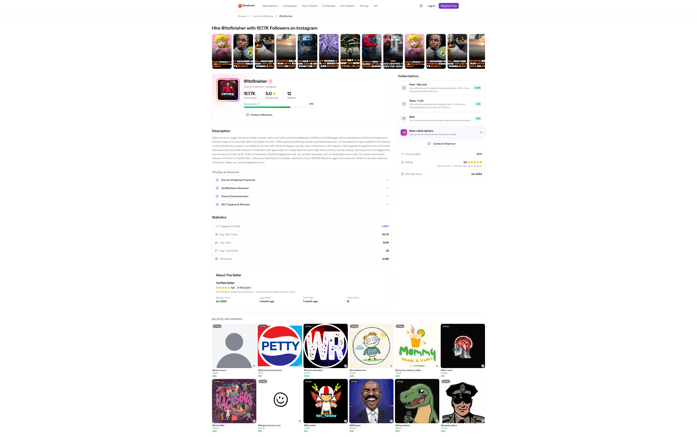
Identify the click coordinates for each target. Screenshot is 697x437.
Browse (242, 16)
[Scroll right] (481, 52)
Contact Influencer (261, 114)
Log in (431, 5)
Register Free (449, 5)
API (376, 5)
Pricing (364, 5)
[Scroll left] (216, 52)
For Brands (329, 5)
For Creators (347, 5)
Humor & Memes (263, 16)
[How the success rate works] (259, 104)
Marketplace (270, 5)
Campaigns (290, 5)
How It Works (309, 5)
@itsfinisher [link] (286, 16)
